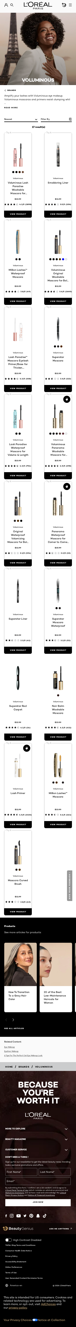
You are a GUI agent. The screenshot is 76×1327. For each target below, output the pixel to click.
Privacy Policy (11, 1256)
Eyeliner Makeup (11, 1051)
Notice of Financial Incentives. (41, 1195)
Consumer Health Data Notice (18, 1251)
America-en (16, 1285)
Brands (11, 90)
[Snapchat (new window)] (38, 1216)
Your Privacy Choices (18, 1320)
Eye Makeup (9, 1047)
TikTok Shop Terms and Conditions (20, 1245)
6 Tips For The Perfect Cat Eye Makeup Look (23, 1055)
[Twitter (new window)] (25, 1215)
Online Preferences (13, 1267)
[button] (70, 885)
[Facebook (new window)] (6, 1215)
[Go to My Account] (6, 5)
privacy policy (18, 1307)
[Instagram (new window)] (12, 1216)
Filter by (45, 119)
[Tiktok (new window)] (45, 1216)
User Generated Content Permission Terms (24, 1278)
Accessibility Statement (15, 1262)
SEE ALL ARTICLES (14, 1028)
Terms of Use (11, 1272)
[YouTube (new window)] (18, 1215)
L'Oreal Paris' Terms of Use (16, 1190)
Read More (11, 107)
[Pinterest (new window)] (31, 1216)
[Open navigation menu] (70, 5)
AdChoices (48, 1304)
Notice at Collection (51, 1320)
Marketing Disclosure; (14, 1193)
